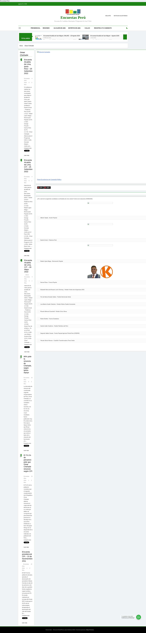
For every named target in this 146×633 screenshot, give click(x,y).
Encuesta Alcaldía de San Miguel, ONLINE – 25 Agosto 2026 (61, 35)
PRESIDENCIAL (35, 28)
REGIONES (46, 28)
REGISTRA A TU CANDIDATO (103, 28)
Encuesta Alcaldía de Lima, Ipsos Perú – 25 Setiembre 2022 (28, 66)
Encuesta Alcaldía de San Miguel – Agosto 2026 (104, 35)
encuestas (26, 564)
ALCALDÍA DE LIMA (60, 28)
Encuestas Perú (73, 17)
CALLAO (87, 28)
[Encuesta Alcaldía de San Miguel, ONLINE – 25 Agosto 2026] (38, 38)
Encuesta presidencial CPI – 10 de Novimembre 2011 (27, 556)
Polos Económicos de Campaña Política (49, 179)
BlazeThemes (90, 629)
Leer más (26, 155)
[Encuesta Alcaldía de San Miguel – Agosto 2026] (85, 38)
